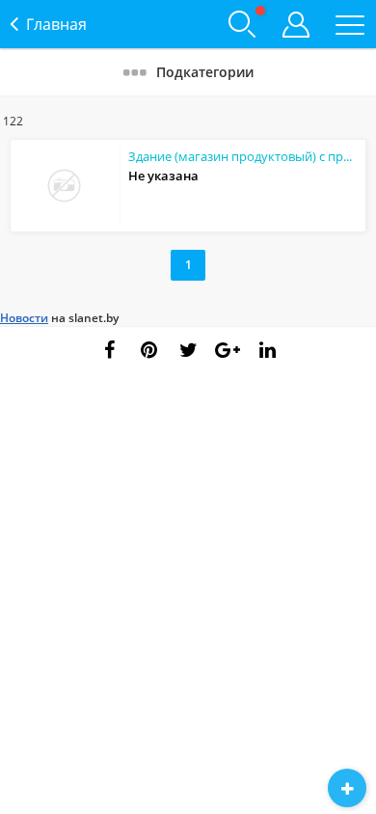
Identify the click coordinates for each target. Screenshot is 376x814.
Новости (24, 318)
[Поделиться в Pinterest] (148, 350)
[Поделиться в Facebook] (109, 350)
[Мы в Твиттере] (188, 350)
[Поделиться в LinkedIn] (267, 350)
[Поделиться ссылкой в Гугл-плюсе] (227, 350)
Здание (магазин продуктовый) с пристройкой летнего (243, 156)
